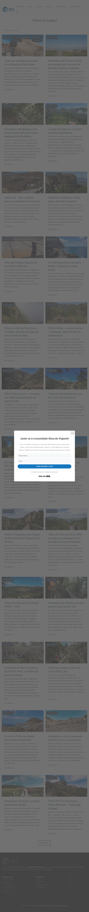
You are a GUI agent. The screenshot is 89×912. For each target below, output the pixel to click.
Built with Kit (44, 476)
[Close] (72, 433)
